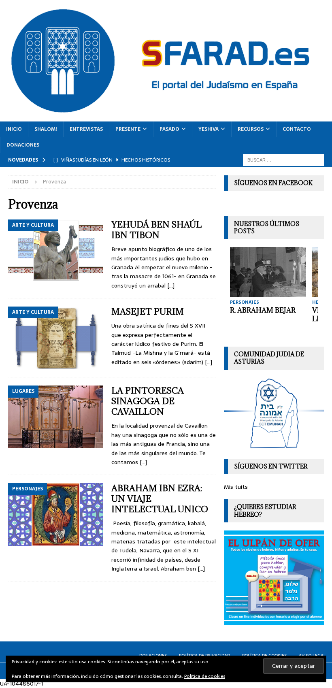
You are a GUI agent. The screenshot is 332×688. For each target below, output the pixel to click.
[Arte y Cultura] (55, 250)
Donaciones (22, 145)
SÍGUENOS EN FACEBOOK (273, 183)
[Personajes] (55, 514)
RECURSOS (251, 129)
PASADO (169, 129)
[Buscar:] (283, 159)
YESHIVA (208, 129)
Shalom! (45, 129)
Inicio (14, 129)
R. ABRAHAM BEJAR (263, 310)
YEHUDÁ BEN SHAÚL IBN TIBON (156, 230)
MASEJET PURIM (147, 311)
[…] (171, 285)
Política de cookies (204, 676)
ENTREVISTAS (86, 129)
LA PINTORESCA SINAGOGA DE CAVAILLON (147, 401)
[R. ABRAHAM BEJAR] (268, 272)
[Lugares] (55, 417)
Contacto (297, 129)
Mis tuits (236, 486)
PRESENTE (127, 129)
